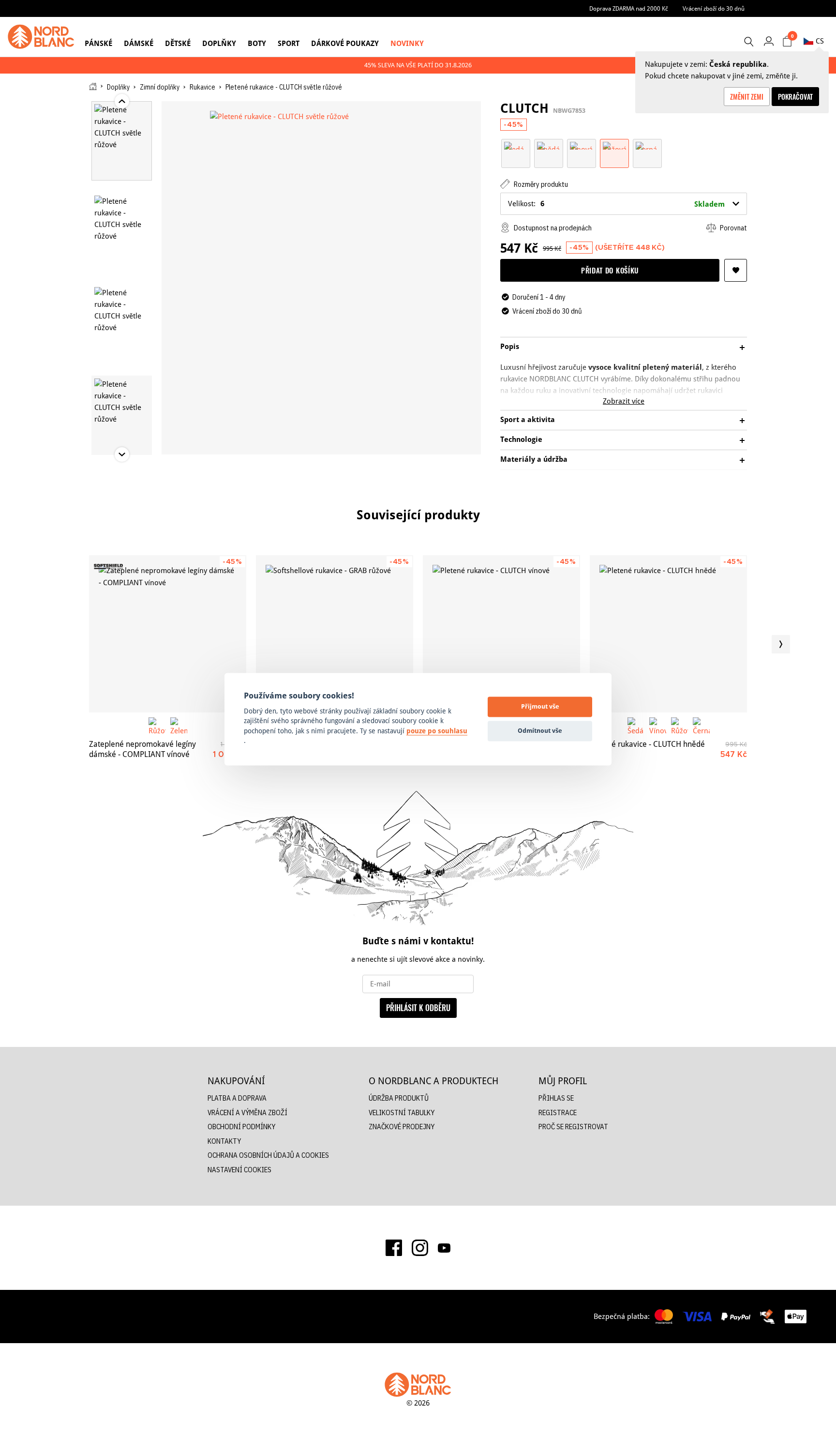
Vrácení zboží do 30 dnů (714, 8)
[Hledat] (748, 41)
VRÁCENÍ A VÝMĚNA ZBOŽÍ (247, 1112)
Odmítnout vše (540, 731)
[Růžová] (614, 145)
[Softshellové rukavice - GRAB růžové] (334, 633)
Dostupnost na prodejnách (552, 227)
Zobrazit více (623, 401)
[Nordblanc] (41, 36)
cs (820, 40)
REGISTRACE (557, 1112)
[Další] (781, 644)
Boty (257, 43)
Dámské (138, 43)
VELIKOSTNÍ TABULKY (401, 1112)
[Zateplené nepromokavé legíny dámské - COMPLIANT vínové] (167, 633)
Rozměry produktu (540, 184)
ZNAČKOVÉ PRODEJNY (401, 1126)
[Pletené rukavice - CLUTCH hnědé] (668, 633)
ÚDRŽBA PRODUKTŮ (399, 1098)
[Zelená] (178, 725)
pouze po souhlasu (436, 731)
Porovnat (732, 227)
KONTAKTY (224, 1141)
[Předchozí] (55, 644)
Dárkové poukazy (345, 43)
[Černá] (647, 145)
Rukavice (202, 87)
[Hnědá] (548, 145)
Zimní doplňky (159, 87)
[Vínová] (581, 145)
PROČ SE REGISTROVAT (573, 1126)
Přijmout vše (540, 707)
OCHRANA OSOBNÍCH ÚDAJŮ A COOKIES (268, 1155)
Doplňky (219, 43)
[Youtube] (444, 1248)
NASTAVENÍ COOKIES (239, 1169)
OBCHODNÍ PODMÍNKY (241, 1126)
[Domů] (93, 86)
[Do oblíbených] (735, 270)
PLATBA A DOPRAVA (237, 1098)
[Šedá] (515, 145)
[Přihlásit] (768, 40)
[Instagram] (420, 1248)
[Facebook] (394, 1248)
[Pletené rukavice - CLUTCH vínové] (501, 633)
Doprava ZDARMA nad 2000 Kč (628, 8)
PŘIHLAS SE (556, 1098)
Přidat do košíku (610, 270)
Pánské (98, 43)
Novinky (407, 43)
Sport (288, 43)
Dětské (178, 43)
